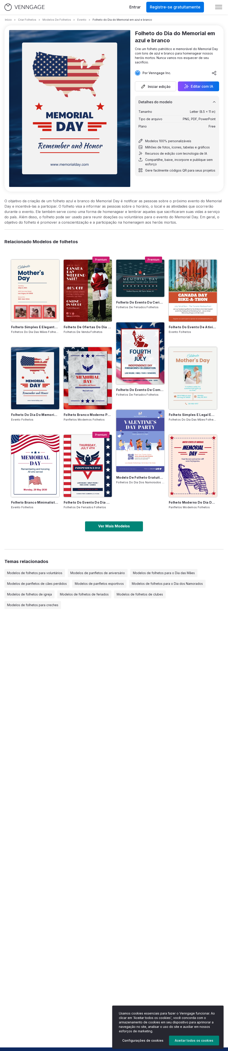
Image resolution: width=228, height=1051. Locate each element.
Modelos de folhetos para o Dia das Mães (164, 573)
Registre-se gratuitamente (175, 7)
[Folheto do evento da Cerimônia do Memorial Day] (140, 278)
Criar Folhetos (27, 19)
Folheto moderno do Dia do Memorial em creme (193, 502)
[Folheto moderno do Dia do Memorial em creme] (193, 466)
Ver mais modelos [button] (114, 526)
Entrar (135, 7)
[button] (155, 86)
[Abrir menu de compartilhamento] (214, 73)
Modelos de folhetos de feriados (84, 594)
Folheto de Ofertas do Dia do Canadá (88, 327)
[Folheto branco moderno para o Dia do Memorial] (88, 378)
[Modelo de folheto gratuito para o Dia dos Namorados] (140, 441)
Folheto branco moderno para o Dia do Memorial (88, 415)
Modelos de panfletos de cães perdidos (37, 583)
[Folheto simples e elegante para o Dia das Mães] (35, 291)
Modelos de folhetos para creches (32, 605)
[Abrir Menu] (219, 7)
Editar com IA (202, 86)
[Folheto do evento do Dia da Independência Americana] (88, 466)
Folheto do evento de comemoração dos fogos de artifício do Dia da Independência (140, 390)
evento (81, 19)
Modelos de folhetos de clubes (140, 594)
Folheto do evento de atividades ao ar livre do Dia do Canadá (193, 327)
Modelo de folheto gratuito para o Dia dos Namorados (140, 477)
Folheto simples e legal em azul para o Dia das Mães (193, 415)
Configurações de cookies (142, 1040)
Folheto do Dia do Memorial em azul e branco (35, 415)
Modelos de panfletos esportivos (99, 583)
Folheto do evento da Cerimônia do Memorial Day (140, 302)
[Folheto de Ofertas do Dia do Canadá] (88, 291)
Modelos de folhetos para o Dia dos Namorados (167, 583)
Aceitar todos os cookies (194, 1040)
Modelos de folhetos (57, 19)
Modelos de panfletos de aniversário (97, 573)
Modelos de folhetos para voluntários (34, 573)
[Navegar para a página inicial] (24, 7)
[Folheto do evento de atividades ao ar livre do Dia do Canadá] (193, 291)
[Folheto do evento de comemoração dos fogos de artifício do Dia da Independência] (140, 353)
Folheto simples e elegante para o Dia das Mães (35, 327)
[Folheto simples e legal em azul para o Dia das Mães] (193, 378)
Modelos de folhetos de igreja (29, 594)
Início (8, 19)
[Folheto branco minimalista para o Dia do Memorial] (35, 466)
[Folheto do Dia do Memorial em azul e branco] (35, 378)
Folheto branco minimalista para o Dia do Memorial (35, 502)
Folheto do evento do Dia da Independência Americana (88, 502)
